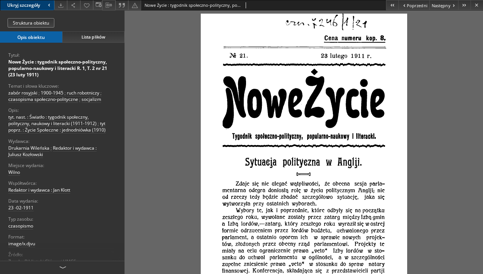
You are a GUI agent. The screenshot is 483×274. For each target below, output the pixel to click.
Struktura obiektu (31, 23)
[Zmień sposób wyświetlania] (97, 5)
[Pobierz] (60, 5)
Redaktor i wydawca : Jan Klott (39, 190)
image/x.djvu (21, 243)
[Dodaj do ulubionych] (86, 5)
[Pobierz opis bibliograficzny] (108, 5)
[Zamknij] (477, 5)
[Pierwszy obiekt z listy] (392, 5)
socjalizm (91, 99)
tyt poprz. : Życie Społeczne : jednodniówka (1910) (57, 126)
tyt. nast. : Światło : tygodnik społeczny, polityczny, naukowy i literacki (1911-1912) (52, 120)
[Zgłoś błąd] (134, 5)
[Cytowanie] (121, 5)
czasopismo (20, 226)
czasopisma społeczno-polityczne (43, 99)
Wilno (14, 172)
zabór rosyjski (22, 93)
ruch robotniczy (83, 93)
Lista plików (93, 37)
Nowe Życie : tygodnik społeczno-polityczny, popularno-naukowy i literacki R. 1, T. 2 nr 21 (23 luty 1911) (57, 68)
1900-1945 (52, 93)
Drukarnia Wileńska (28, 148)
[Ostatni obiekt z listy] (464, 5)
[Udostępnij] (73, 5)
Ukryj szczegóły (23, 5)
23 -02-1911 (21, 207)
